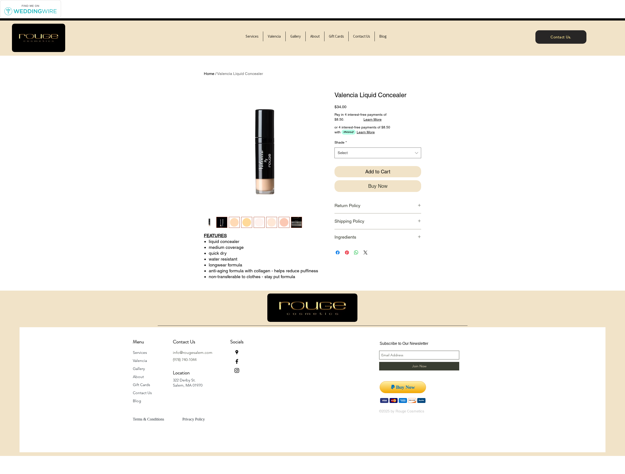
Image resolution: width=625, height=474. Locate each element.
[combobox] (377, 152)
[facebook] (237, 361)
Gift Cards (141, 384)
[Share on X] (365, 252)
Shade (340, 142)
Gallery (139, 368)
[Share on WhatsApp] (356, 252)
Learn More (373, 119)
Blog (137, 401)
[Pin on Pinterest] (347, 252)
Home (209, 73)
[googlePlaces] (237, 352)
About (138, 376)
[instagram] (237, 370)
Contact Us (142, 392)
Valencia (140, 360)
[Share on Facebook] (338, 252)
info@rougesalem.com (192, 352)
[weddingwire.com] (30, 17)
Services (140, 352)
